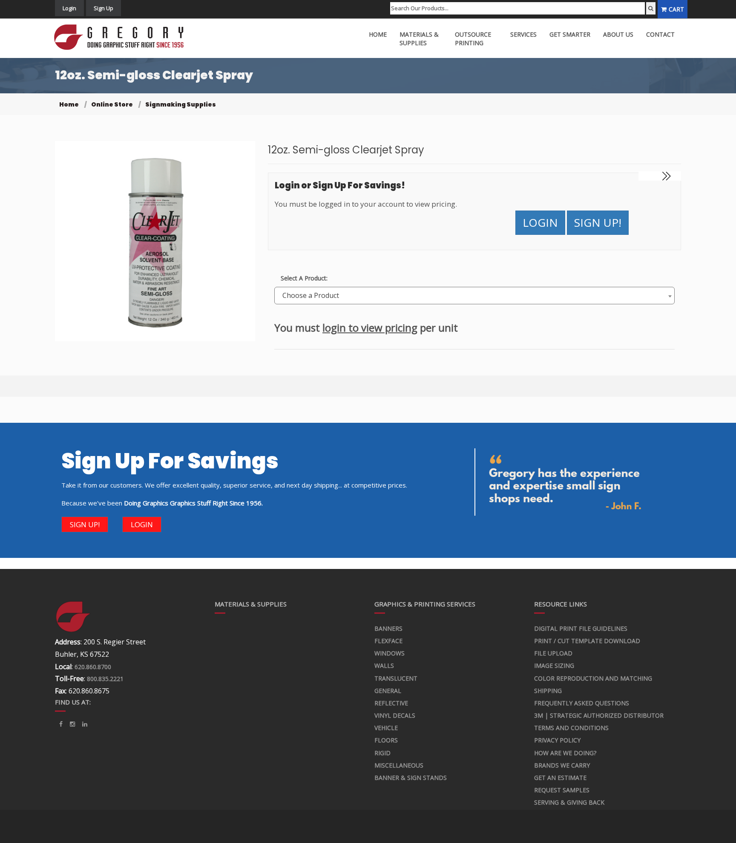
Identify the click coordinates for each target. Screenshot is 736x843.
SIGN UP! (597, 222)
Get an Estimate (560, 778)
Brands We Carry (562, 765)
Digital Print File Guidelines (580, 628)
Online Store (112, 104)
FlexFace (388, 641)
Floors (386, 740)
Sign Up (103, 8)
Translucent (395, 678)
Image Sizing (554, 665)
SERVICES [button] (523, 34)
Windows (389, 653)
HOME (378, 34)
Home (69, 104)
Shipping (548, 691)
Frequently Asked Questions (581, 703)
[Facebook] (61, 724)
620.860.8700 (93, 667)
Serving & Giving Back (569, 802)
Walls (384, 665)
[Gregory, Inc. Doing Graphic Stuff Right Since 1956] (122, 37)
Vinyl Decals (394, 715)
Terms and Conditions (571, 728)
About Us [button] (618, 34)
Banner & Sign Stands (410, 778)
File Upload (553, 653)
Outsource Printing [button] (473, 38)
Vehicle (386, 728)
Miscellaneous (398, 765)
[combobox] (474, 295)
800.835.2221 (105, 679)
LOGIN (540, 222)
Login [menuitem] (69, 8)
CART (676, 9)
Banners (388, 628)
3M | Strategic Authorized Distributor (599, 715)
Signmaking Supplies (180, 104)
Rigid (382, 753)
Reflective (391, 703)
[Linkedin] (72, 724)
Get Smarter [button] (569, 34)
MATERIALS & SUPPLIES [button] (419, 38)
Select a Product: (304, 278)
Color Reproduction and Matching (593, 678)
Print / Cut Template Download (587, 641)
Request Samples (561, 790)
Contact (660, 34)
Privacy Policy (557, 740)
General (387, 691)
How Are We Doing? (565, 753)
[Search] (651, 8)
